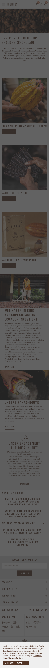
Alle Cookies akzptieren (16, 663)
